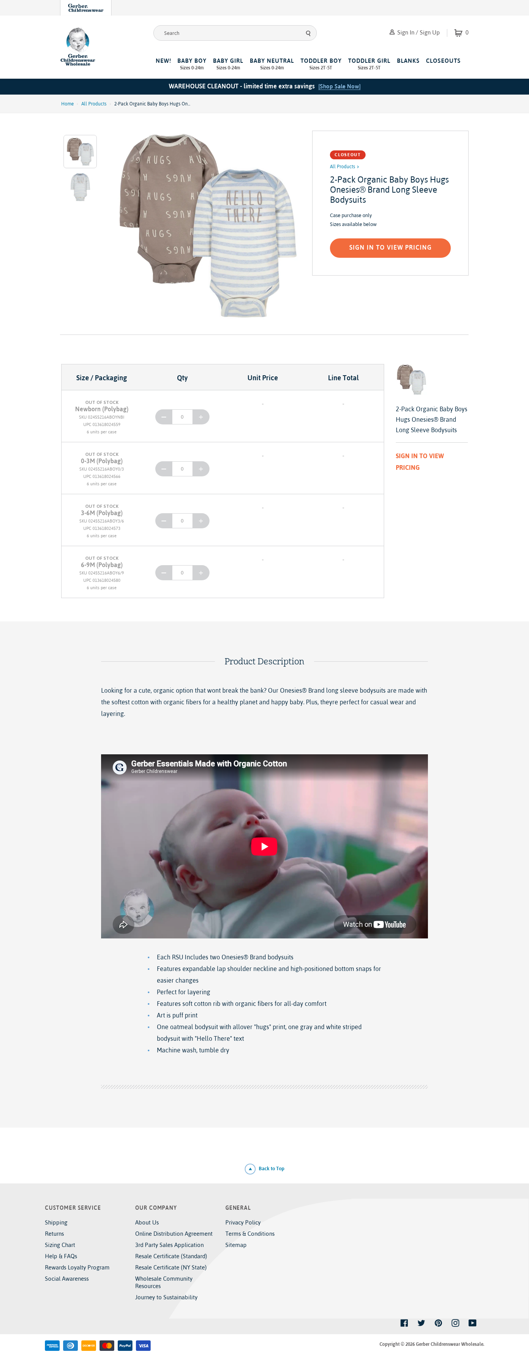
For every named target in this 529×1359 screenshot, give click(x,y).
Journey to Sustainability (166, 1297)
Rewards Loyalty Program (77, 1267)
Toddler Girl (369, 64)
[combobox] (235, 33)
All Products (93, 104)
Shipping (56, 1222)
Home (67, 104)
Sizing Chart (60, 1245)
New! (163, 60)
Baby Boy (191, 64)
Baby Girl (228, 64)
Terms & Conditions (250, 1233)
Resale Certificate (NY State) (171, 1267)
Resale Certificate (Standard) (171, 1256)
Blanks (408, 60)
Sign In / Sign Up (418, 32)
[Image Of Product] (206, 225)
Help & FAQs (61, 1256)
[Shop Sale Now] (339, 86)
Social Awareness (67, 1278)
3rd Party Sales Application (169, 1245)
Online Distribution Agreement (174, 1233)
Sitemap (236, 1245)
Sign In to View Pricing (390, 247)
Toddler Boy (321, 64)
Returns (54, 1233)
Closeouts (443, 60)
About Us (147, 1222)
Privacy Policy (243, 1222)
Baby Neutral (272, 64)
